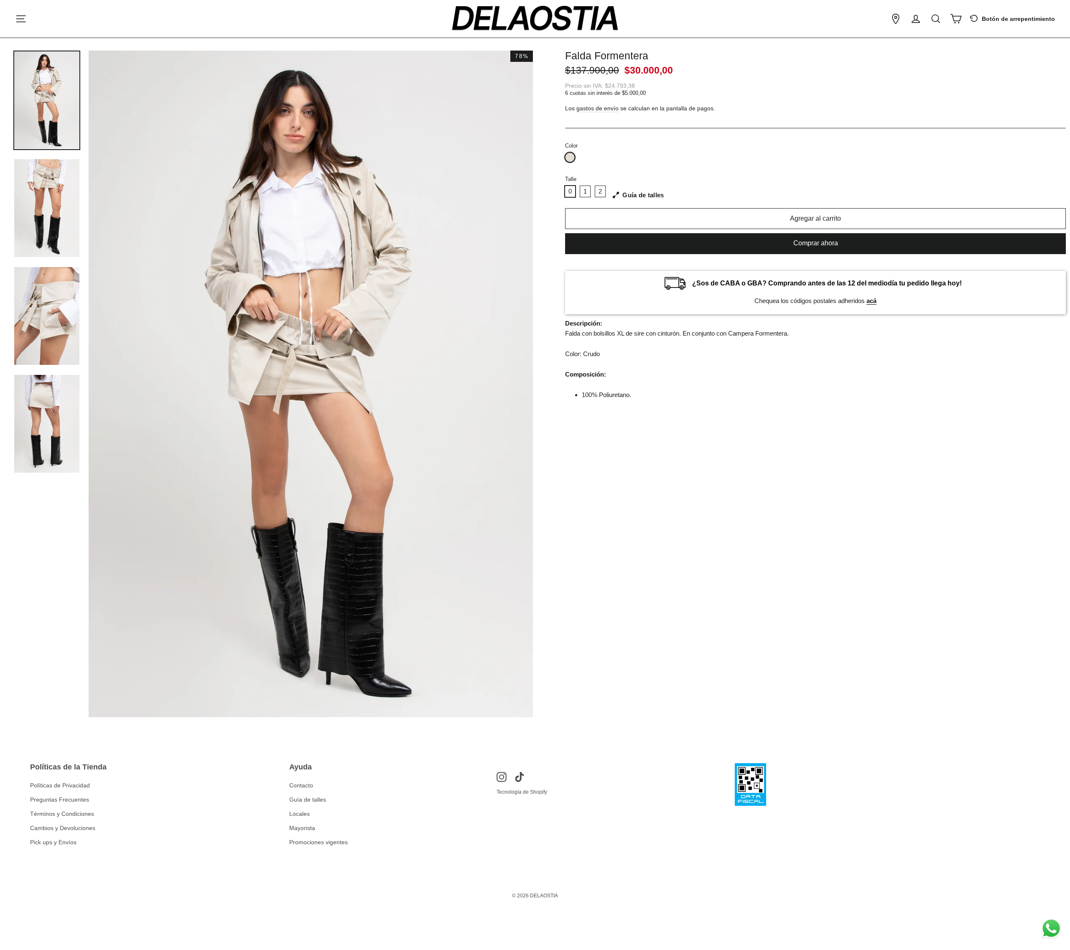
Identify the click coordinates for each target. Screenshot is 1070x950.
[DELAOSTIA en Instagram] (502, 777)
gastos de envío (597, 108)
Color (571, 145)
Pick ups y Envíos (53, 842)
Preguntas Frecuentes (59, 799)
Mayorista (302, 828)
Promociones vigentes (318, 842)
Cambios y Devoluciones (62, 828)
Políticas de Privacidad (60, 785)
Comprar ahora (815, 243)
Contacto (301, 785)
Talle (570, 179)
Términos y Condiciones (62, 813)
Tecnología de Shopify (522, 792)
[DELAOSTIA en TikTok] (520, 777)
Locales (299, 813)
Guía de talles (307, 799)
